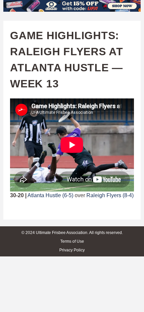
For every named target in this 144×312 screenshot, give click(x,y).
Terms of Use (72, 241)
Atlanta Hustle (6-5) (50, 195)
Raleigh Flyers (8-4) (110, 195)
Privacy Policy (72, 250)
